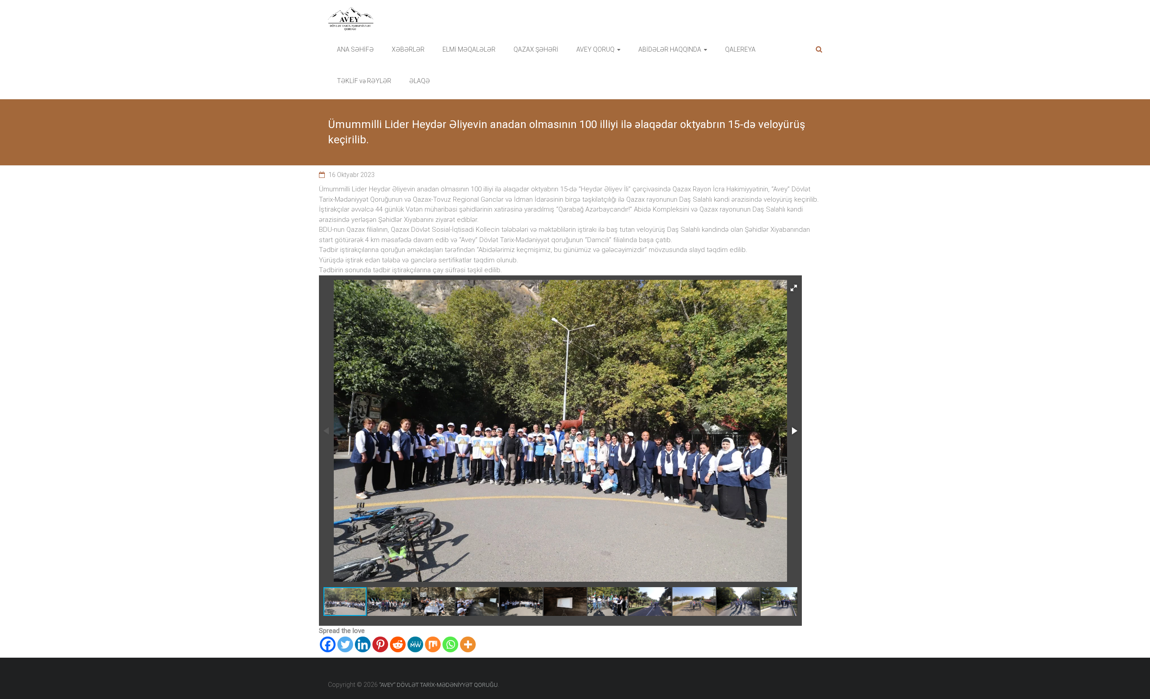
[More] (468, 644)
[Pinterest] (380, 644)
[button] (794, 288)
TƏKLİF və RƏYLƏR (364, 80)
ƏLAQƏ (419, 80)
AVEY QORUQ (595, 49)
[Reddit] (398, 644)
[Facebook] (328, 644)
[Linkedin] (363, 644)
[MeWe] (415, 644)
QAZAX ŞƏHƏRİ (535, 49)
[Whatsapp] (450, 644)
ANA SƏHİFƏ (355, 49)
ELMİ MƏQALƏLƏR (468, 49)
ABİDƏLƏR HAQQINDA (669, 49)
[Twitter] (345, 644)
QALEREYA (740, 49)
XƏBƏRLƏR (408, 49)
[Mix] (433, 644)
